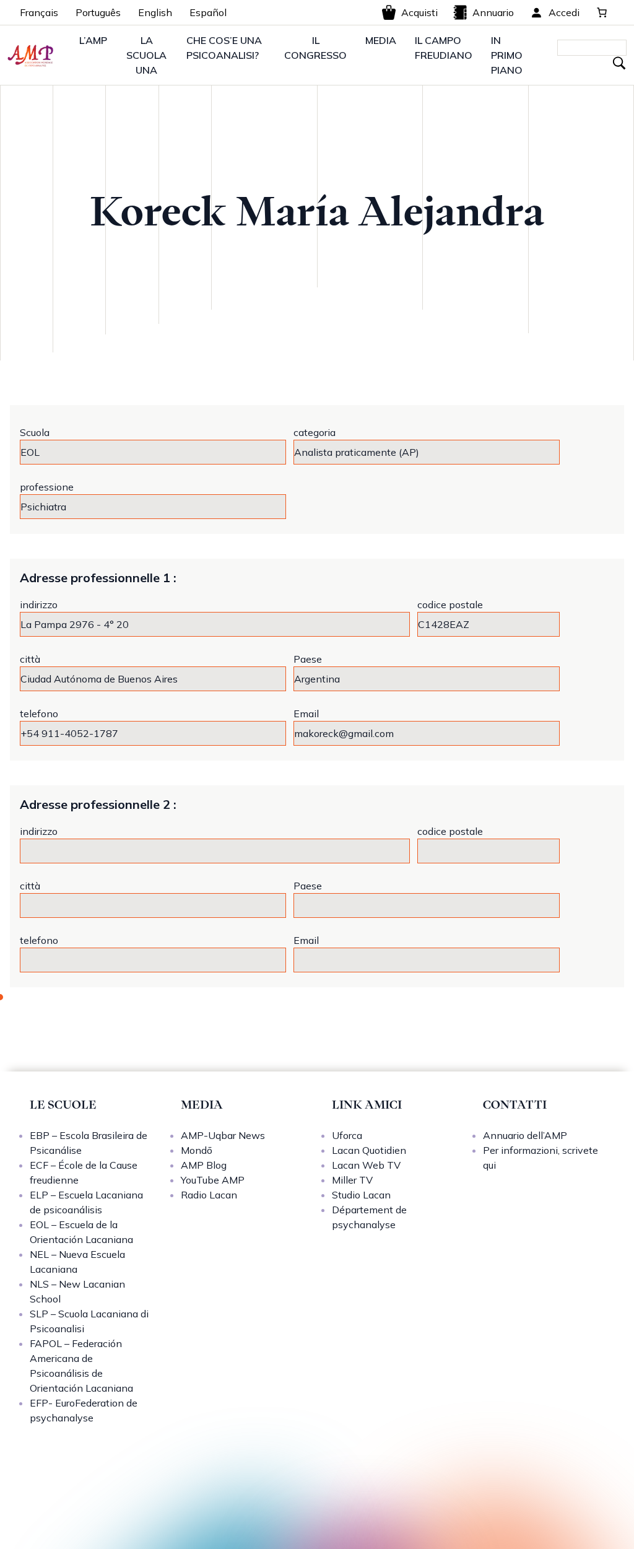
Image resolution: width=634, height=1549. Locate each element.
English (155, 12)
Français (39, 12)
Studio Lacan (361, 1195)
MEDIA (380, 40)
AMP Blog (204, 1165)
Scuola (35, 432)
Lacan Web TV (366, 1165)
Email (306, 713)
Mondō (196, 1150)
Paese (307, 659)
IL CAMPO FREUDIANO (443, 47)
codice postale (450, 604)
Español (208, 12)
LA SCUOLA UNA (146, 55)
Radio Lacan (209, 1195)
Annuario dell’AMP (525, 1135)
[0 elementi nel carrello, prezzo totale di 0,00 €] (601, 12)
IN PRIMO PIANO (507, 55)
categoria (314, 432)
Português (98, 12)
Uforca (347, 1135)
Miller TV (352, 1180)
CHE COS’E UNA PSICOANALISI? (224, 47)
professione (47, 487)
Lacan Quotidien (369, 1150)
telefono (39, 713)
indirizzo (39, 604)
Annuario (493, 12)
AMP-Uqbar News (223, 1135)
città (30, 659)
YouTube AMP (213, 1180)
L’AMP (93, 40)
